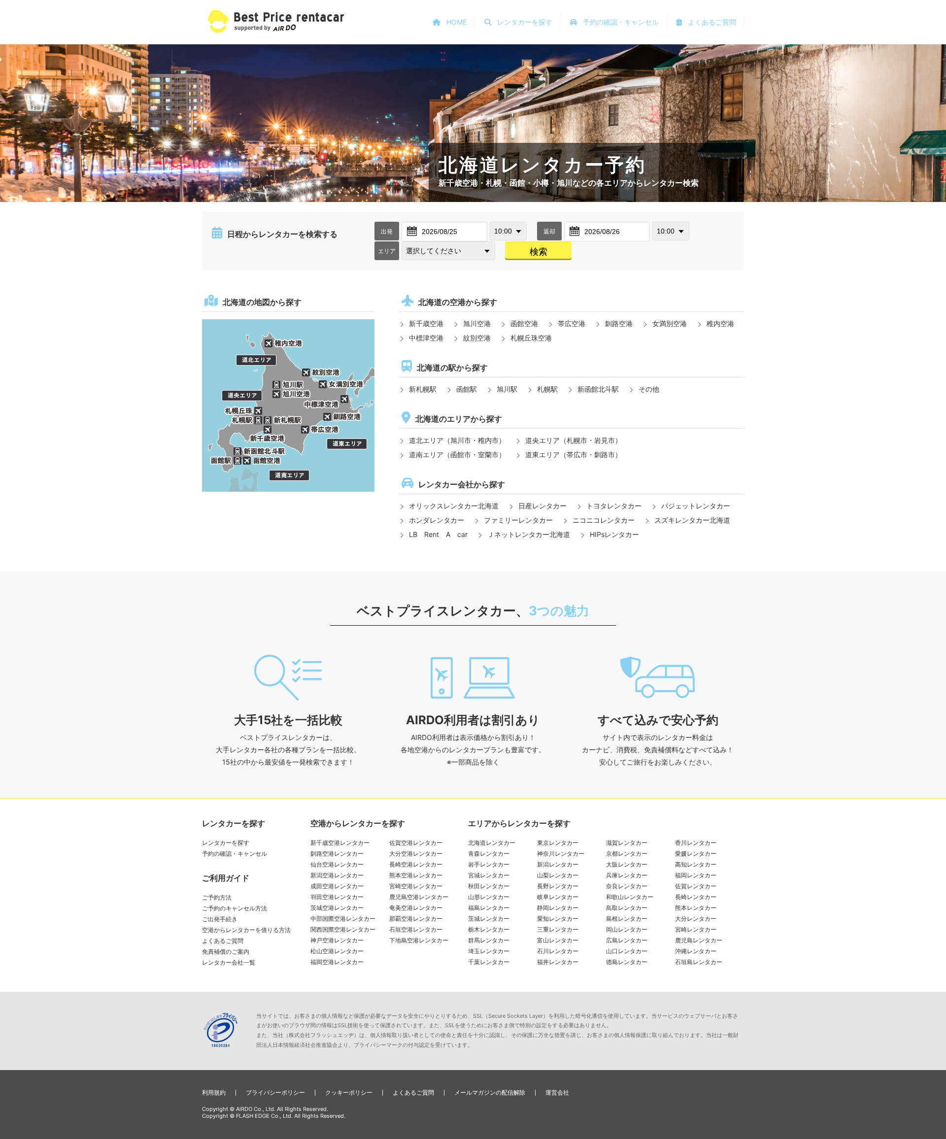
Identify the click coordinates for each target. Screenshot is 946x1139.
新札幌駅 (423, 389)
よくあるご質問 (222, 940)
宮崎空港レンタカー (415, 886)
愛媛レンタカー (695, 853)
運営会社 (557, 1092)
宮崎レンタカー (695, 929)
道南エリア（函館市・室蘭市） (457, 454)
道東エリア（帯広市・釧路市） (573, 454)
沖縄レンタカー (695, 951)
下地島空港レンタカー (418, 940)
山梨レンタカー (557, 875)
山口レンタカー (626, 951)
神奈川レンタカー (560, 853)
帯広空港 (571, 323)
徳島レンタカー (626, 962)
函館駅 (466, 389)
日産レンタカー (542, 506)
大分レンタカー (695, 918)
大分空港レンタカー (415, 853)
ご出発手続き (219, 919)
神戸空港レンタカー (337, 940)
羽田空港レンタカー (337, 897)
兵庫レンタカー (626, 875)
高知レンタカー (695, 864)
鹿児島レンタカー (698, 940)
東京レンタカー (557, 842)
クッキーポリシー (348, 1092)
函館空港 (524, 323)
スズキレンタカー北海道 (692, 520)
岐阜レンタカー (557, 897)
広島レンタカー (626, 940)
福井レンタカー (557, 962)
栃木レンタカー (488, 929)
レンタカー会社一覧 (228, 962)
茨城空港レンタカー (337, 907)
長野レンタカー (557, 886)
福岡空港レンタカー (337, 962)
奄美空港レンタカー (415, 907)
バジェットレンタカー (695, 506)
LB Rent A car (438, 534)
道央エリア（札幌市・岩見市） (573, 440)
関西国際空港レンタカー (342, 929)
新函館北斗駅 (598, 389)
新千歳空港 (426, 323)
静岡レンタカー (557, 907)
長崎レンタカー (695, 897)
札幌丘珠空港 (531, 338)
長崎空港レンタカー (415, 864)
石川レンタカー (557, 951)
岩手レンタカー (488, 864)
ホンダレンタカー (436, 520)
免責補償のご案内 (225, 951)
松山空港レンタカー (337, 951)
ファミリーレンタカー (518, 520)
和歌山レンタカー (629, 897)
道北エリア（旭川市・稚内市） (457, 440)
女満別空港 (669, 323)
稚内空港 (720, 323)
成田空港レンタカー (337, 886)
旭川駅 (507, 389)
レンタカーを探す (225, 842)
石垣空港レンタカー (415, 929)
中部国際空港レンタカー (342, 918)
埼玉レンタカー (488, 951)
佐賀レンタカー (695, 886)
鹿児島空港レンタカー (418, 897)
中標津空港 (426, 338)
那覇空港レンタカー (415, 918)
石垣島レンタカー (698, 962)
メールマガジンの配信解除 (489, 1092)
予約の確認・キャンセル (234, 853)
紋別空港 (477, 338)
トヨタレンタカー (614, 506)
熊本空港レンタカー (415, 875)
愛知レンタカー (557, 918)
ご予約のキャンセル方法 (234, 908)
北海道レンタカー (491, 842)
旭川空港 (477, 323)
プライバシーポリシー (275, 1092)
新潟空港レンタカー (337, 875)
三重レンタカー (557, 929)
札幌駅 (547, 389)
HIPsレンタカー (614, 534)
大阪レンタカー (626, 864)
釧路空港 (619, 323)
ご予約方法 (217, 897)
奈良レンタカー (626, 886)
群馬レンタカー (488, 940)
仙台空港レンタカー (337, 864)
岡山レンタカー (626, 929)
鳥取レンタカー (626, 907)
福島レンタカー (488, 907)
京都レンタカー (626, 853)
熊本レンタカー (695, 907)
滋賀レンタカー (626, 842)
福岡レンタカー (695, 875)
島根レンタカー (626, 918)
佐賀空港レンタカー (415, 842)
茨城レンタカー (488, 918)
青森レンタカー (488, 853)
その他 (649, 389)
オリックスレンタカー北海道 (454, 506)
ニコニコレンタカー (604, 520)
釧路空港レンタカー (337, 853)
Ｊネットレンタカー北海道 (528, 534)
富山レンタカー (557, 940)
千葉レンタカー (488, 962)
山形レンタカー (488, 897)
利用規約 (214, 1092)
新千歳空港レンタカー (340, 842)
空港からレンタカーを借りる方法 (246, 930)
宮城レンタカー (488, 875)
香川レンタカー (695, 842)
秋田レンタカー (488, 886)
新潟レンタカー (557, 864)
